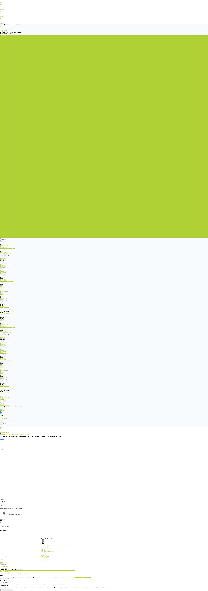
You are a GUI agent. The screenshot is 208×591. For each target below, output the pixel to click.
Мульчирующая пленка (4, 51)
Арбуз (1, 46)
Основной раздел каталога (5, 44)
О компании (2, 173)
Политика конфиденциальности (6, 571)
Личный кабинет (3, 408)
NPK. (1, 37)
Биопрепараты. (53, 39)
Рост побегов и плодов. (36, 37)
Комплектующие (45, 41)
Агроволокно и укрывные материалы (15, 51)
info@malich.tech (3, 407)
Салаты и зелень (32, 46)
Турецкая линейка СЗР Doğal (5, 39)
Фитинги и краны (21, 41)
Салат (1, 89)
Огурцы (21, 46)
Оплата (1, 111)
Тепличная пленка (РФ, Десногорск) (12, 42)
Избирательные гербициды (5, 68)
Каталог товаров (3, 55)
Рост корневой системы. (27, 37)
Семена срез (12, 49)
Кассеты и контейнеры (26, 51)
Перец (27, 46)
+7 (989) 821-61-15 (3, 418)
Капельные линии (3, 41)
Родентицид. (48, 39)
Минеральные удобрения (5, 36)
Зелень (10, 46)
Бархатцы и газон (6, 46)
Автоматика (26, 41)
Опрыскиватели (3, 53)
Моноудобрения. (5, 37)
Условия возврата (44, 560)
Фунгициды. (13, 39)
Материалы (2, 50)
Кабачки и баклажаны (16, 46)
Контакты (2, 109)
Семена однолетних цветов (5, 49)
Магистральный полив (11, 41)
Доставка (2, 112)
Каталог (42, 546)
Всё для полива (3, 40)
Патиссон (24, 46)
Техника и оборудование (4, 52)
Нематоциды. (58, 39)
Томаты (36, 46)
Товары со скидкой (3, 54)
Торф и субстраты (46, 51)
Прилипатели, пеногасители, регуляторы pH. (38, 39)
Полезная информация (4, 110)
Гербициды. (27, 39)
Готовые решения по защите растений (7, 43)
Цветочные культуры (4, 47)
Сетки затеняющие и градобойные (36, 51)
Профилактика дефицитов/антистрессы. (16, 37)
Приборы (8, 53)
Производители (3, 113)
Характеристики (6, 534)
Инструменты (12, 53)
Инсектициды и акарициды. (20, 39)
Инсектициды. (2, 66)
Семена (1, 45)
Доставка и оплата (44, 558)
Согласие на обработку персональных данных (8, 572)
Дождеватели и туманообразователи (35, 41)
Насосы (16, 41)
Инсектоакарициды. (3, 67)
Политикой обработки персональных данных (83, 577)
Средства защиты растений (5, 38)
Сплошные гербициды (4, 69)
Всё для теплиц (3, 81)
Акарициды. (2, 65)
